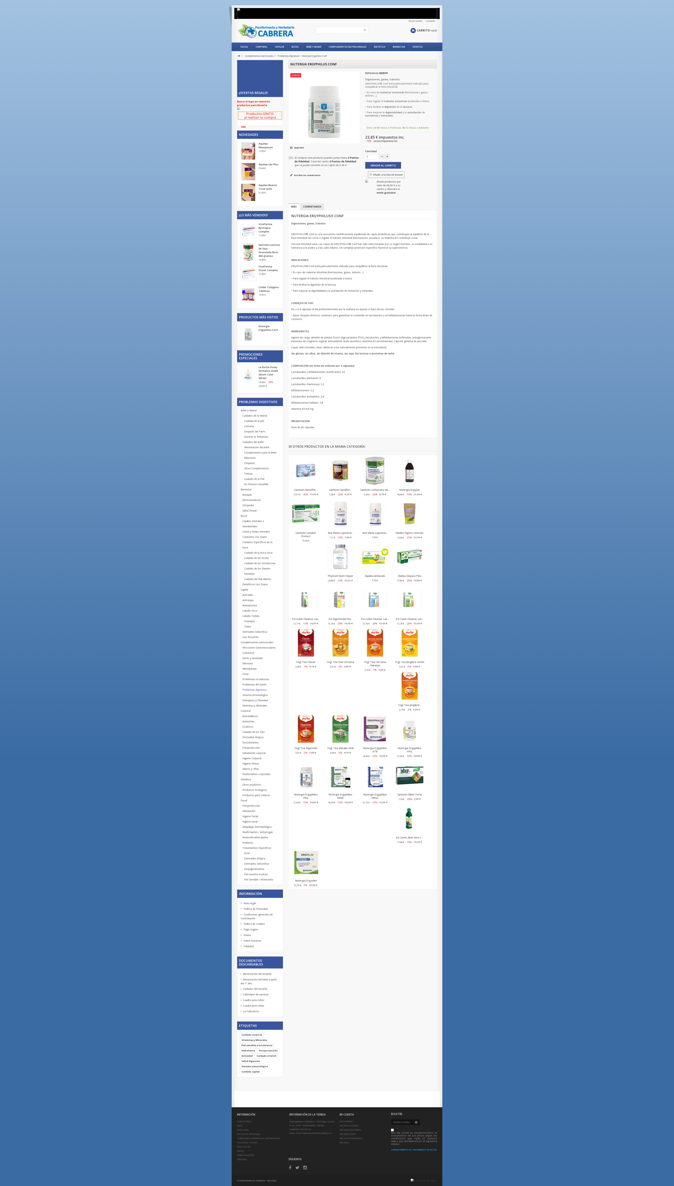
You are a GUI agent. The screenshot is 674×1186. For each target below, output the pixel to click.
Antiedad (247, 1055)
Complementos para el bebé (260, 452)
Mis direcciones (348, 1134)
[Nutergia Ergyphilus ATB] (375, 729)
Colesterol (248, 652)
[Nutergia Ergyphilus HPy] (409, 729)
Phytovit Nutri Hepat (340, 576)
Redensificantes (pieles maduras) (255, 840)
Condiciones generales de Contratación (258, 1138)
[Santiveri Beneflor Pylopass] (306, 471)
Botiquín (247, 494)
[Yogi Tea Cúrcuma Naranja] (375, 643)
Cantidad (371, 151)
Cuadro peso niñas (253, 1005)
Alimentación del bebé (256, 447)
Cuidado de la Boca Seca (258, 552)
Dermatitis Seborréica (254, 631)
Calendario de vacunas (256, 994)
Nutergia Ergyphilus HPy (409, 749)
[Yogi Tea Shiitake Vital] (340, 729)
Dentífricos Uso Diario (255, 584)
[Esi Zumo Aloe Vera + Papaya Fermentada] (409, 819)
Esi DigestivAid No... (340, 619)
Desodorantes (250, 742)
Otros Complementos (256, 468)
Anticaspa (247, 600)
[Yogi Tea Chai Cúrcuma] (340, 643)
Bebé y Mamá (313, 46)
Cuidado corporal (252, 1034)
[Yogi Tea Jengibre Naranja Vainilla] (409, 686)
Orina (245, 674)
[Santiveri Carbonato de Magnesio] (375, 471)
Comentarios (312, 206)
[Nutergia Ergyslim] (306, 862)
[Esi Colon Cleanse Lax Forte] (409, 600)
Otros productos (251, 784)
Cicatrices (247, 726)
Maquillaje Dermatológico (257, 826)
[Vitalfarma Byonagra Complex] (248, 231)
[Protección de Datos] (424, 1180)
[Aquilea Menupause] (248, 151)
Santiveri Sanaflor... (340, 489)
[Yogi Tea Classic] (306, 643)
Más (294, 206)
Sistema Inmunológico (255, 695)
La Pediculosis (251, 1011)
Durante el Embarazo (256, 436)
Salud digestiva (251, 1061)
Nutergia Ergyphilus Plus (306, 796)
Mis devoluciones (349, 1125)
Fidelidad (248, 946)
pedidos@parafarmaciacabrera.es (314, 1133)
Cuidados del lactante (255, 988)
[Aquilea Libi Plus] (248, 171)
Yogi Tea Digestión (305, 748)
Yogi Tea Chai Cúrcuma (340, 662)
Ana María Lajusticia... (340, 532)
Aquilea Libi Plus (268, 164)
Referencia (371, 73)
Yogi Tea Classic (306, 662)
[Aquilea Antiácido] (375, 557)
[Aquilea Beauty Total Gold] (248, 192)
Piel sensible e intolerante (257, 1045)
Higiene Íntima (250, 763)
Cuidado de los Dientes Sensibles (257, 571)
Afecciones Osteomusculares (259, 647)
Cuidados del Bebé (253, 442)
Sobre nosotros (252, 940)
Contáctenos (244, 1121)
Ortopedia (248, 505)
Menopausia (249, 668)
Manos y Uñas (250, 768)
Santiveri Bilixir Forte (409, 794)
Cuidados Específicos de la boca (257, 544)
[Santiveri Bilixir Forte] (409, 776)
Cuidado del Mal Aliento (257, 579)
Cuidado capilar (251, 1071)
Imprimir (299, 147)
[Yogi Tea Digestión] (306, 729)
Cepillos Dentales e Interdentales (253, 523)
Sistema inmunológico (255, 1066)
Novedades (248, 134)
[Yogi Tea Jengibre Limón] (409, 643)
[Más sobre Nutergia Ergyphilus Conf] (248, 334)
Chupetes (249, 463)
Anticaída (247, 595)
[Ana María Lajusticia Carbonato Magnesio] (375, 514)
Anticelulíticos (250, 716)
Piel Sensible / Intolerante (258, 879)
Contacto (430, 21)
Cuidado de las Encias (256, 558)
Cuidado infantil (266, 1055)
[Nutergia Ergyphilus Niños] (375, 776)
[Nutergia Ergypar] (409, 471)
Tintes (247, 626)
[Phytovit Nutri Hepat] (340, 557)
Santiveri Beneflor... (305, 489)
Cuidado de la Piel (254, 479)
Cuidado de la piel (254, 421)
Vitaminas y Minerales (254, 705)
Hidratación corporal (254, 753)
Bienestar (399, 46)
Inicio (240, 1125)
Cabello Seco (249, 610)
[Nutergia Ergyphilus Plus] (306, 776)
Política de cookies (254, 923)
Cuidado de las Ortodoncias (260, 563)
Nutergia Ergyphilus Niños (375, 796)
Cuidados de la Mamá (254, 415)
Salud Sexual (249, 510)
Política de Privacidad (255, 908)
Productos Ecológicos (254, 790)
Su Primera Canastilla (256, 484)
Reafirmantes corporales (256, 774)
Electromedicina (251, 500)
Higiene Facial (250, 816)
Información (250, 894)
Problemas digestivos (254, 689)
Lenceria (249, 426)
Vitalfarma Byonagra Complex (265, 227)
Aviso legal (249, 903)
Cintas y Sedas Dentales (256, 531)
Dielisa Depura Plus (409, 576)
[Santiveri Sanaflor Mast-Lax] (340, 471)
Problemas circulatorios (255, 679)
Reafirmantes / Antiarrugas (257, 832)
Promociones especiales (251, 356)
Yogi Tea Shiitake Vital (340, 748)
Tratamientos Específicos (256, 848)
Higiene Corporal (251, 758)
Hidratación (248, 811)
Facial (244, 46)
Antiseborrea (249, 605)
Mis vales (344, 1142)
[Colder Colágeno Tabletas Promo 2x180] (248, 294)
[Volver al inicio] (239, 56)
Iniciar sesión (415, 21)
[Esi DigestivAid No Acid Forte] (340, 600)
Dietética (379, 46)
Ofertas (417, 46)
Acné (247, 853)
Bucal (295, 46)
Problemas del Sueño (254, 684)
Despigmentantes (254, 869)
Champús (249, 621)
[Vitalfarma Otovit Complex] (248, 273)
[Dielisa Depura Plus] (409, 557)
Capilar (279, 46)
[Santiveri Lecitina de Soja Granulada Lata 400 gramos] (248, 252)
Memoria (247, 663)
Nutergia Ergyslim (306, 880)
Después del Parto (254, 431)
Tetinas (248, 473)
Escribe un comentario (307, 175)
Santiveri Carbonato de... (374, 489)
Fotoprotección (251, 747)
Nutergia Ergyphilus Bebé (340, 796)
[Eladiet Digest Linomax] (409, 514)
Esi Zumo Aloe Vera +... (409, 837)
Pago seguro (250, 929)
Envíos (247, 935)
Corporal (261, 46)
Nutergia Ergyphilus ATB (375, 749)
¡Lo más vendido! (253, 215)
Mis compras (346, 1121)
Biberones (250, 457)
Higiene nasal (249, 821)
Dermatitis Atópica (253, 737)
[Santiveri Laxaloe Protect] (306, 514)
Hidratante (248, 1050)
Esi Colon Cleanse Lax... (306, 619)
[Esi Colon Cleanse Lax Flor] (375, 600)
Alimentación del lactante (257, 974)
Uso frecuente (250, 637)
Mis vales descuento (350, 1130)
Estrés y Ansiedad (252, 658)
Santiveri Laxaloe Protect (306, 534)
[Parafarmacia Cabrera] (270, 31)
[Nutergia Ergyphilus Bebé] (340, 776)
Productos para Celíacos (256, 795)
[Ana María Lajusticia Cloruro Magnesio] (340, 514)
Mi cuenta (347, 1114)
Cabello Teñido (250, 616)
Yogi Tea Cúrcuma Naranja (375, 663)
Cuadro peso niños (253, 1000)
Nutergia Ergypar (409, 489)
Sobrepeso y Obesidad (255, 700)
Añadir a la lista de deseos (388, 174)
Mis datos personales (351, 1138)
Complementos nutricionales (347, 46)
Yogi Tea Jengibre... (409, 705)
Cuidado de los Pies (253, 732)
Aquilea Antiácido (375, 576)
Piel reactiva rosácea (256, 874)
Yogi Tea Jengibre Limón (409, 662)
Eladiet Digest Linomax (409, 532)
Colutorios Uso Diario (254, 537)
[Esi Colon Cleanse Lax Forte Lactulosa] (306, 600)
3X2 (243, 126)
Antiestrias (248, 721)
